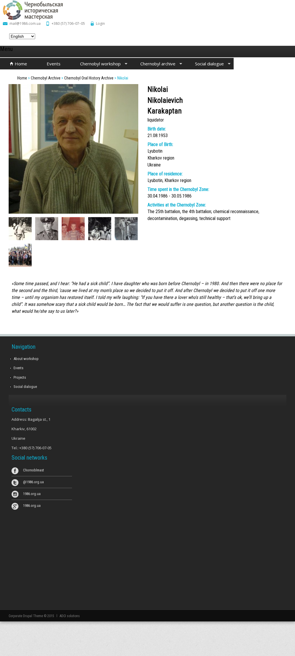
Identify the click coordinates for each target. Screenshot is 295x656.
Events (53, 64)
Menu (6, 48)
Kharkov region (161, 158)
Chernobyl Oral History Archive (89, 78)
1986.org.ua (32, 494)
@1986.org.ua (33, 482)
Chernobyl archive (153, 64)
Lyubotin (155, 151)
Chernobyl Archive (45, 78)
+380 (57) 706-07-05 (35, 447)
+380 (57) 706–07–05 (68, 23)
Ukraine (154, 165)
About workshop (26, 359)
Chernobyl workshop (95, 64)
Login (100, 23)
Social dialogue (204, 64)
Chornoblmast (33, 470)
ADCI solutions (70, 616)
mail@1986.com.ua (25, 23)
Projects (20, 377)
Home (21, 64)
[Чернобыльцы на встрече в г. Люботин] (20, 265)
